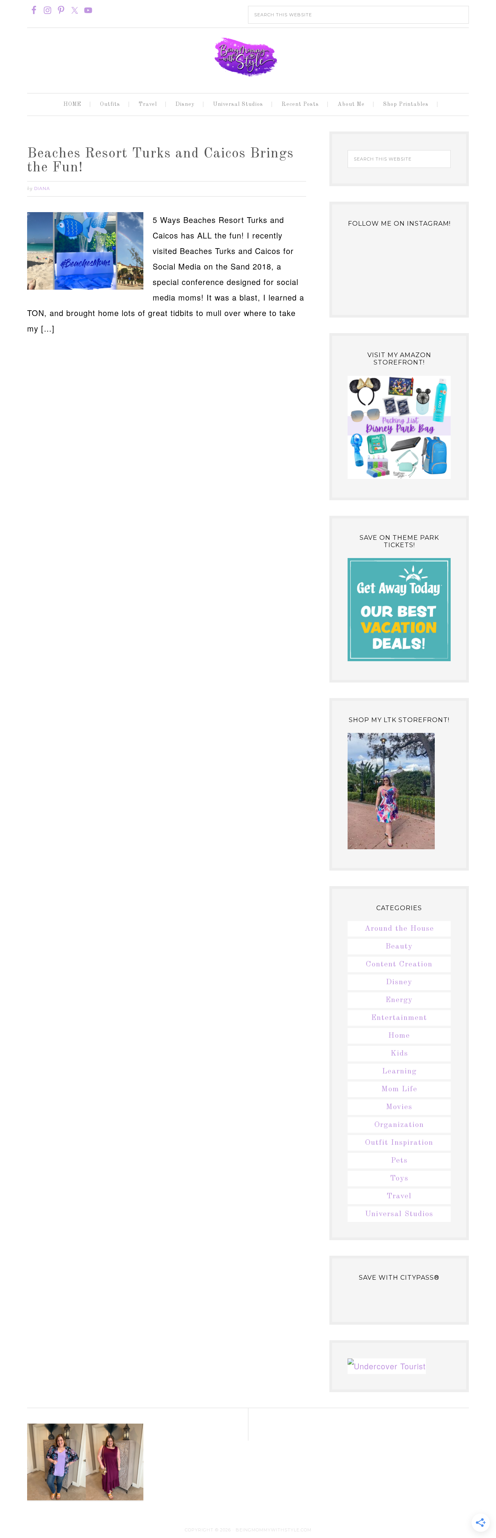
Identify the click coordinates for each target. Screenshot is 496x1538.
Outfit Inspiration (399, 1143)
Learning (399, 1071)
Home (399, 1036)
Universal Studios (399, 1214)
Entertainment (399, 1018)
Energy (399, 1000)
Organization (399, 1125)
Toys (399, 1178)
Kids (399, 1054)
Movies (399, 1107)
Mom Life (399, 1089)
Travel (399, 1196)
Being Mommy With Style (248, 57)
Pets (399, 1161)
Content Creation (399, 964)
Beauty (399, 946)
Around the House (399, 929)
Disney (399, 982)
